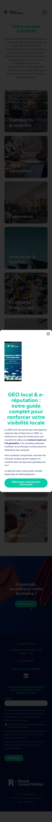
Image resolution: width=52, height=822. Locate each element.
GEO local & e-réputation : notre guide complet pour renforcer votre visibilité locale (26, 408)
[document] (26, 411)
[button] (48, 334)
